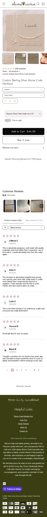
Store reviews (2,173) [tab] (33, 220)
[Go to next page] (39, 370)
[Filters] (5, 227)
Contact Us (23, 431)
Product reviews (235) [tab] (13, 220)
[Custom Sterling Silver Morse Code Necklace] (8, 58)
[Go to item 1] (10, 206)
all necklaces (14, 71)
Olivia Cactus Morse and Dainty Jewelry (20, 496)
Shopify (5, 498)
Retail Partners (23, 424)
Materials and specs (10, 148)
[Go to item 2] (23, 206)
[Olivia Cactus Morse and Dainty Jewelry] (23, 3)
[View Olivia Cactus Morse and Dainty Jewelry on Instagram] (4, 484)
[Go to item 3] (37, 206)
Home (5, 71)
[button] (37, 4)
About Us (23, 427)
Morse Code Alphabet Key (23, 416)
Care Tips (23, 420)
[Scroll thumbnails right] (41, 206)
